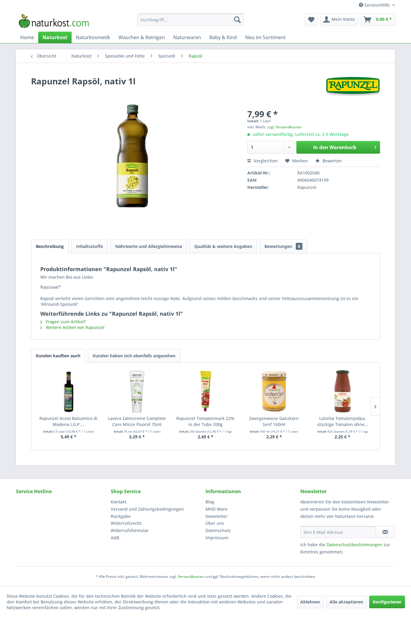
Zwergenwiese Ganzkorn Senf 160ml (274, 421)
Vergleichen (265, 161)
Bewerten (331, 161)
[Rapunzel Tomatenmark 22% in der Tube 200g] (205, 391)
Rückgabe (121, 516)
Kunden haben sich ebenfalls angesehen (134, 356)
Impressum (217, 537)
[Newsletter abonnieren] (385, 532)
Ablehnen (310, 602)
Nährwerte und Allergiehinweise (148, 246)
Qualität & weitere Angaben (223, 246)
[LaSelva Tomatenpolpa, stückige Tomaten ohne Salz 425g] (342, 391)
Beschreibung (50, 246)
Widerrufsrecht (126, 523)
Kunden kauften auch (58, 356)
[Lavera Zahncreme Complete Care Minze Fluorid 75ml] (137, 391)
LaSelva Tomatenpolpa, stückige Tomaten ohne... (342, 421)
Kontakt (118, 502)
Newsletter (216, 516)
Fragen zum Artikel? (65, 321)
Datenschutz (218, 530)
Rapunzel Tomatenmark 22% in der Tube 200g (205, 421)
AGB (115, 537)
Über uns (215, 523)
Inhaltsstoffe (89, 246)
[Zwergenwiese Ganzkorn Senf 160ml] (274, 391)
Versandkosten (191, 576)
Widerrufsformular (130, 530)
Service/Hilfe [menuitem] (377, 5)
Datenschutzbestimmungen (354, 544)
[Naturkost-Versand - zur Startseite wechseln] (54, 21)
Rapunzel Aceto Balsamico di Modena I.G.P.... (68, 421)
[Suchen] (237, 20)
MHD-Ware (216, 509)
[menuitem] (191, 20)
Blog (210, 502)
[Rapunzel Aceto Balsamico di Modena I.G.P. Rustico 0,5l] (68, 391)
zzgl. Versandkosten (284, 127)
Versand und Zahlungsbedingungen (147, 509)
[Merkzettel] (311, 20)
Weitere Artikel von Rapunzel (74, 327)
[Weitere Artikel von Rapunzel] (353, 87)
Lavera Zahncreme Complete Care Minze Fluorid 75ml (137, 421)
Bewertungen (282, 246)
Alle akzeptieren (346, 602)
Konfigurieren (387, 602)
